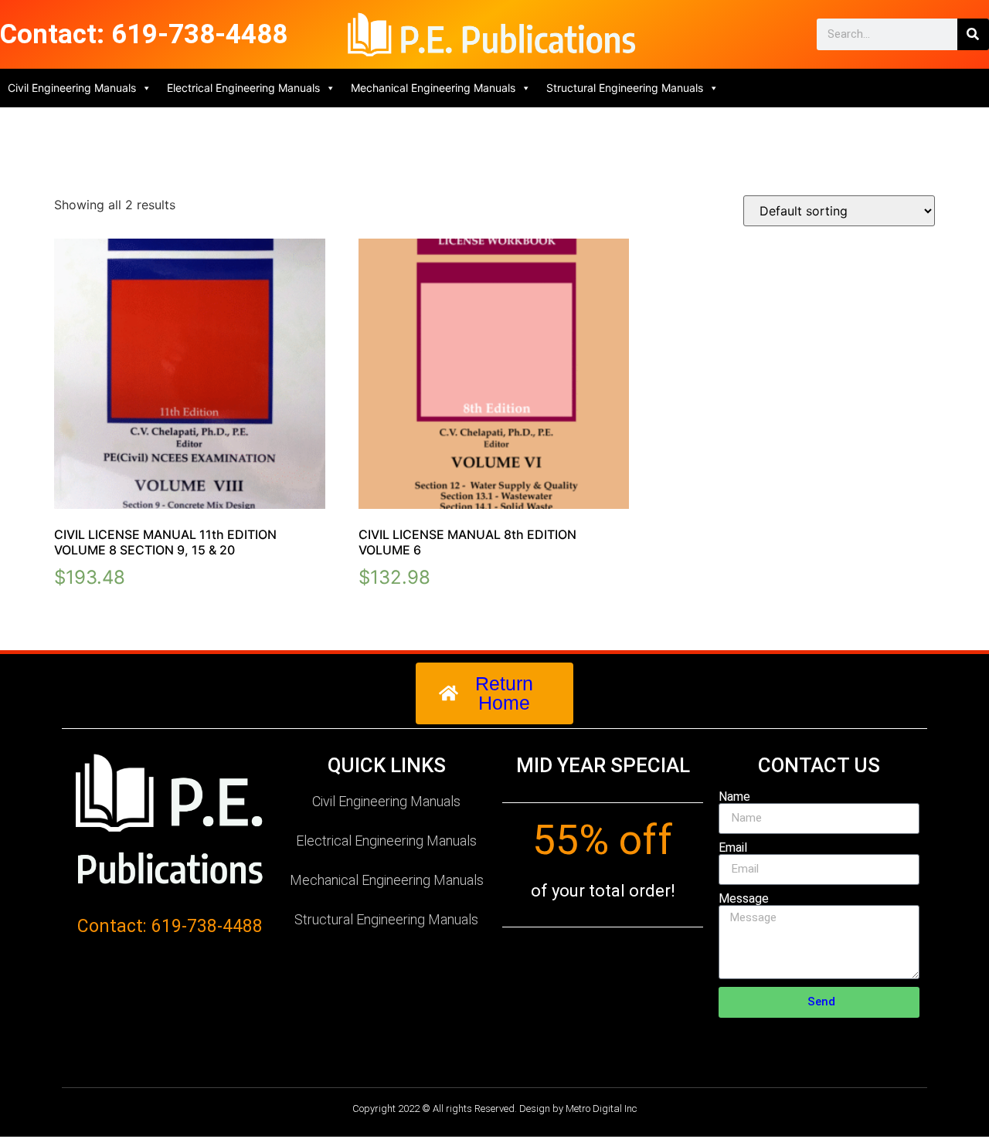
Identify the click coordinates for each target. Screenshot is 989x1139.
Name (734, 797)
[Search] (973, 34)
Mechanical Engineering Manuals (433, 87)
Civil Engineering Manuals (72, 87)
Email (733, 848)
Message (744, 899)
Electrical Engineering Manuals (243, 87)
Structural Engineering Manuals (624, 87)
